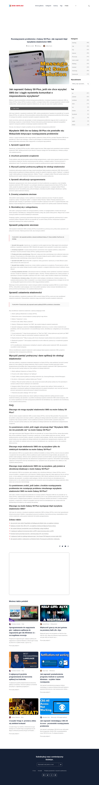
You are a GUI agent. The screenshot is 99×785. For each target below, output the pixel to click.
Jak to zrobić (31, 46)
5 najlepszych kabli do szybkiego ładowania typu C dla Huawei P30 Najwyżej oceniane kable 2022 (36, 536)
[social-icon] (43, 775)
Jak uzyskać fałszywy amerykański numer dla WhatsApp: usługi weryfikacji (30, 528)
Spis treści (16, 108)
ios (80, 107)
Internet (80, 53)
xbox (80, 103)
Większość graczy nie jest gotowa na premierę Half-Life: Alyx (53, 629)
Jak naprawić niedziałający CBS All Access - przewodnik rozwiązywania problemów (54, 723)
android (80, 96)
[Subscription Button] (60, 764)
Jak (23, 624)
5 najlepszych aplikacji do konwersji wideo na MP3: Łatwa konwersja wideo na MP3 (32, 531)
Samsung (80, 70)
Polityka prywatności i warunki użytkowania (55, 770)
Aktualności (54, 624)
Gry (23, 670)
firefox (80, 124)
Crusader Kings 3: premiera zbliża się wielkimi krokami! (22, 722)
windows (80, 100)
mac (80, 117)
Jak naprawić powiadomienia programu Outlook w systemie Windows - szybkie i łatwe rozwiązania (52, 678)
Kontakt (40, 770)
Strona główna (39, 5)
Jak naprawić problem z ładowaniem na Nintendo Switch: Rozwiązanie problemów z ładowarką (35, 539)
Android (80, 67)
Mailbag (39, 46)
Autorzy (55, 5)
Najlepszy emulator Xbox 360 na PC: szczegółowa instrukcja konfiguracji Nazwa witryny (33, 525)
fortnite (80, 110)
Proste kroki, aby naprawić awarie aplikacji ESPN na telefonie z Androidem (39, 304)
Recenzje (54, 717)
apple (80, 121)
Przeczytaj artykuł (13, 645)
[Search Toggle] (89, 5)
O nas (34, 770)
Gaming (80, 42)
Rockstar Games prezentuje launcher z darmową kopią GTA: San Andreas (29, 533)
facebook (80, 114)
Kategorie (48, 5)
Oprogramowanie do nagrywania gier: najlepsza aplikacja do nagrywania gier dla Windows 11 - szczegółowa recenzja (22, 631)
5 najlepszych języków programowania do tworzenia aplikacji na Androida (20, 676)
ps (80, 93)
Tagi (61, 5)
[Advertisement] (49, 20)
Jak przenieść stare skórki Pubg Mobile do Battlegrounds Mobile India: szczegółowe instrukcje (35, 523)
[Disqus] (39, 574)
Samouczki (80, 74)
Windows (52, 670)
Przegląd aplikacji (62, 717)
